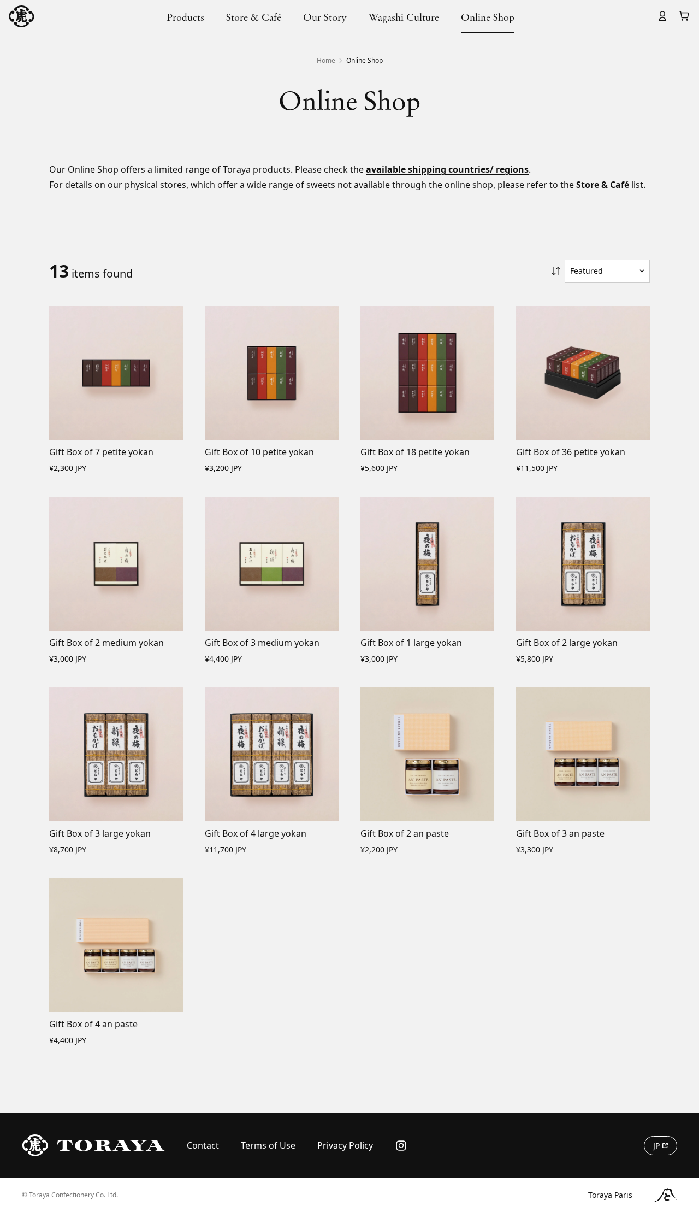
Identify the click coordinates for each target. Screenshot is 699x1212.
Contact (203, 1145)
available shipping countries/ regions (447, 169)
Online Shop (487, 17)
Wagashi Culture (404, 17)
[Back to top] (679, 1094)
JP (656, 1145)
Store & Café (253, 17)
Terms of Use (268, 1145)
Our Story (325, 17)
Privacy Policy (345, 1145)
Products (185, 17)
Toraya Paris (610, 1195)
